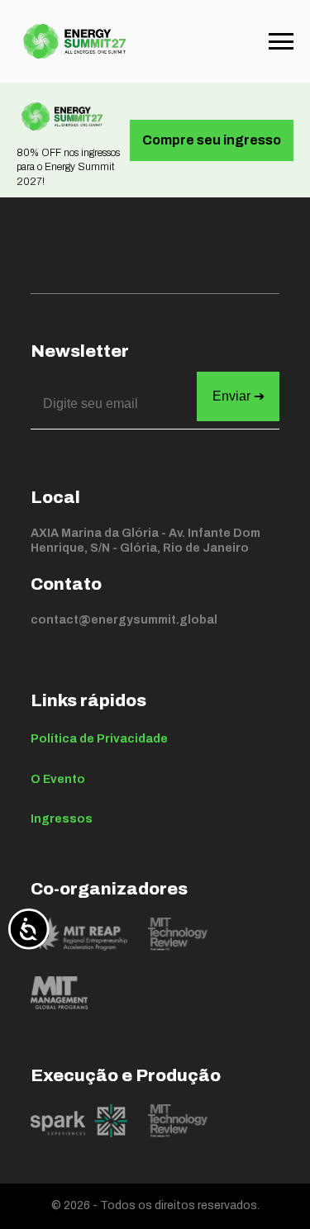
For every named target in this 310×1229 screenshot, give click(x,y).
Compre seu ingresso (211, 140)
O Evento (58, 779)
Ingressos (62, 819)
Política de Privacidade (99, 739)
